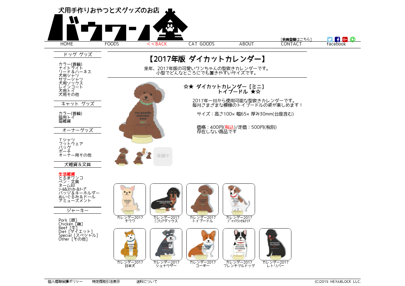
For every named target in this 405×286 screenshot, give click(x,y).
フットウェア (71, 144)
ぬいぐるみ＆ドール (77, 197)
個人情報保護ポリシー (65, 281)
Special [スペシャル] (78, 235)
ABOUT (246, 44)
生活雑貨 (67, 174)
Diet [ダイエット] (76, 231)
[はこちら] (296, 39)
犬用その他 (69, 94)
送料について (146, 281)
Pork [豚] (68, 220)
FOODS (112, 44)
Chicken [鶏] (71, 224)
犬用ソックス (71, 83)
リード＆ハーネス (75, 72)
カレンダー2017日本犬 (130, 263)
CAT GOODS (202, 44)
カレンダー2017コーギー (203, 263)
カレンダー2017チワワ (130, 219)
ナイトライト (71, 68)
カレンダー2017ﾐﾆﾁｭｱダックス (166, 219)
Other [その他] (73, 239)
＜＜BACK (156, 44)
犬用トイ (67, 90)
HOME (66, 44)
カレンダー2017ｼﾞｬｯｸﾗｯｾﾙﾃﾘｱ (239, 219)
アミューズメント (75, 200)
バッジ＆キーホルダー (79, 193)
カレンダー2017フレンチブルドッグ (239, 263)
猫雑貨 (65, 121)
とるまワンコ (71, 178)
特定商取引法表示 (106, 281)
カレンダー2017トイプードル (203, 219)
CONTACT (291, 44)
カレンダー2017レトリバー (275, 263)
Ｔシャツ (67, 140)
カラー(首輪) (70, 64)
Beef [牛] (68, 227)
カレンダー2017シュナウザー (166, 263)
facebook (336, 44)
